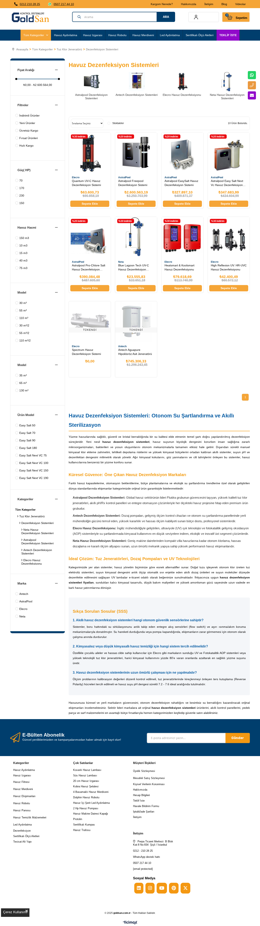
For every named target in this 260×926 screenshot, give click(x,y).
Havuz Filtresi (21, 781)
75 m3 (23, 268)
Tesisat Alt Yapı (22, 841)
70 (21, 180)
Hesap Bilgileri (141, 795)
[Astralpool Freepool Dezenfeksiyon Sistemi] (136, 153)
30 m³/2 (24, 325)
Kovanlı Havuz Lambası (87, 769)
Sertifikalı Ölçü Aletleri (199, 35)
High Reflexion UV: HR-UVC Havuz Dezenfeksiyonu (229, 267)
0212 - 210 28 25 (143, 850)
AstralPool (25, 601)
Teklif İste (139, 800)
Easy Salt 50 (27, 425)
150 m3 (24, 238)
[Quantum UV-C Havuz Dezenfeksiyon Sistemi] (90, 153)
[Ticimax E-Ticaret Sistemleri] (130, 923)
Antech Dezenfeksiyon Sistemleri (36, 551)
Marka (21, 583)
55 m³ (23, 310)
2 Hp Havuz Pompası (85, 808)
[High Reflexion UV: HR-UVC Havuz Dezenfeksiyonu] (229, 238)
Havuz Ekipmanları (24, 796)
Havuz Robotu (117, 35)
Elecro (23, 608)
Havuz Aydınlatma (65, 35)
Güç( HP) (23, 170)
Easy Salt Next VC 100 (33, 463)
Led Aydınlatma (170, 35)
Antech (23, 593)
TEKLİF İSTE (228, 35)
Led (15, 824)
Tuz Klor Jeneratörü (32, 516)
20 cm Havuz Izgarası (86, 780)
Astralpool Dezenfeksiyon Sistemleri (37, 541)
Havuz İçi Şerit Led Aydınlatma (91, 802)
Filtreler (22, 105)
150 (21, 203)
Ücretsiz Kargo (28, 130)
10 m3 (23, 245)
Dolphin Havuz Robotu (86, 797)
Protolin (77, 819)
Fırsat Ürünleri (28, 138)
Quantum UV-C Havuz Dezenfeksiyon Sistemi (86, 183)
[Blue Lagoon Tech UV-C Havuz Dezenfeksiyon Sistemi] (136, 238)
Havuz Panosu (21, 810)
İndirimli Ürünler (29, 115)
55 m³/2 (24, 333)
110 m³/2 (25, 340)
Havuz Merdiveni (143, 35)
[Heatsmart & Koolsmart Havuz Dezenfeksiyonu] (182, 238)
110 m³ (23, 318)
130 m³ (23, 390)
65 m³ (23, 383)
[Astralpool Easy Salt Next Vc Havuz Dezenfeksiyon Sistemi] (229, 153)
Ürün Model (25, 415)
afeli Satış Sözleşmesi (151, 778)
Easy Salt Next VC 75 (33, 455)
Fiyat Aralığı (25, 70)
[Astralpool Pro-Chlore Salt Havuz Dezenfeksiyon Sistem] (90, 238)
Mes (135, 778)
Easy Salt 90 (27, 440)
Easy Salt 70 (27, 432)
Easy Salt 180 (28, 447)
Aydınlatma (25, 824)
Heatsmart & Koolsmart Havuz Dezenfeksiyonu (179, 267)
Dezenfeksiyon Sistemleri (37, 523)
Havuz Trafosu (81, 830)
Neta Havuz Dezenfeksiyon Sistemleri (37, 531)
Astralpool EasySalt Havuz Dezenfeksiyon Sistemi (181, 183)
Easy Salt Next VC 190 (33, 478)
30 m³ (23, 303)
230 (21, 195)
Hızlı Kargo (26, 145)
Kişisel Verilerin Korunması (149, 784)
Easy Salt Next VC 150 (33, 470)
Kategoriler (25, 499)
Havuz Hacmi (26, 227)
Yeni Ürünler (27, 123)
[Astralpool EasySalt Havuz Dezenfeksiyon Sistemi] (182, 153)
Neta (22, 616)
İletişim (208, 4)
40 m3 (23, 260)
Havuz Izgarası (92, 35)
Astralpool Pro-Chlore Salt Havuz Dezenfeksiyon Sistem (88, 267)
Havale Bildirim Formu (146, 806)
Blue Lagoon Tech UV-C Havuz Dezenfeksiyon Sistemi (133, 267)
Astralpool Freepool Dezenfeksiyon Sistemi (132, 183)
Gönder (237, 738)
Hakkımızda (188, 4)
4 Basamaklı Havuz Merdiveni (90, 791)
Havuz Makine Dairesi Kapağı (90, 813)
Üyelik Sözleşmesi (144, 771)
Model (21, 292)
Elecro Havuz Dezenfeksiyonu (31, 562)
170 (21, 188)
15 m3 (23, 253)
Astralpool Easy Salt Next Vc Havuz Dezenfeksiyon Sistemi (227, 183)
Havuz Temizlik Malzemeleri (29, 817)
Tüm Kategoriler (33, 35)
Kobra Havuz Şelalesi (86, 786)
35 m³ (23, 375)
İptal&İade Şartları (143, 811)
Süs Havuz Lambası (85, 775)
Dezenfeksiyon (22, 830)
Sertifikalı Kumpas (84, 824)
